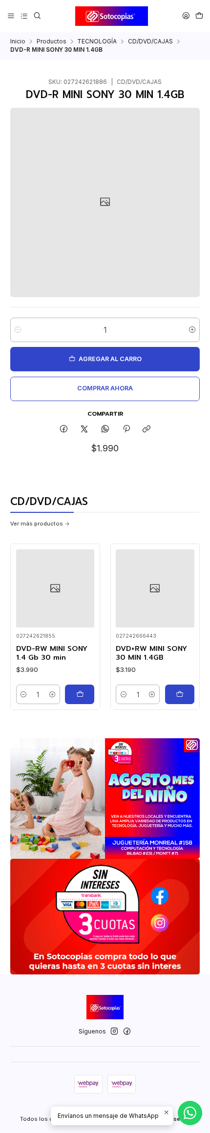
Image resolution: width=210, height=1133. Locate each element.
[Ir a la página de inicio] (111, 16)
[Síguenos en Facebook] (127, 1031)
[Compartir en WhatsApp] (105, 429)
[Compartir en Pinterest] (126, 429)
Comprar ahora (105, 388)
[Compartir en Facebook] (64, 429)
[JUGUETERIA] (105, 798)
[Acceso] (186, 15)
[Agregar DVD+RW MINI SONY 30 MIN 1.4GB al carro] (179, 694)
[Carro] (199, 15)
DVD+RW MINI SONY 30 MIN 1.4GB (151, 653)
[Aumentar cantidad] (192, 330)
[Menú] (11, 15)
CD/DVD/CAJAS (150, 41)
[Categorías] (24, 15)
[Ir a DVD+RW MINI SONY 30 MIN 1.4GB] (155, 588)
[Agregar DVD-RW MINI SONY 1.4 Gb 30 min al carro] (79, 694)
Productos (51, 41)
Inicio (17, 41)
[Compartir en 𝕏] (84, 429)
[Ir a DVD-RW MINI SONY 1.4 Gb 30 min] (55, 588)
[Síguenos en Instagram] (114, 1031)
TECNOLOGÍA (97, 41)
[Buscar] (37, 15)
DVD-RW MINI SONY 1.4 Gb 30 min (51, 653)
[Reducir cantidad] (18, 330)
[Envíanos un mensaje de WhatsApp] (190, 1113)
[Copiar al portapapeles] (147, 429)
